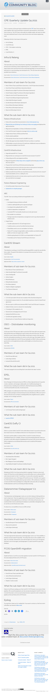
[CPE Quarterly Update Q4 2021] (25, 15)
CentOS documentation (15, 259)
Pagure (11, 399)
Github (11, 446)
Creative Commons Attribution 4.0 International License (24, 690)
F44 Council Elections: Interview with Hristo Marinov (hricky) (41, 657)
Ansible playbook (14, 562)
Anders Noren (42, 691)
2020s (21, 622)
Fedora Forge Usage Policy (24, 655)
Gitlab (11, 345)
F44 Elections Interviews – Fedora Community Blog (40, 656)
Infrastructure (12, 622)
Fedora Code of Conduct (6, 660)
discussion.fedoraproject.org (31, 637)
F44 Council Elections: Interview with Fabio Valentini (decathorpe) (41, 670)
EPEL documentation (15, 401)
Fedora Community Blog (13, 689)
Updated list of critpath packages (14, 188)
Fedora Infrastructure (14, 75)
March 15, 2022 (8, 23)
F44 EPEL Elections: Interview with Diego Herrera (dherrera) (41, 664)
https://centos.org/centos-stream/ (18, 261)
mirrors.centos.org (32, 131)
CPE (32, 28)
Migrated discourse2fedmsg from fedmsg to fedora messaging (21, 124)
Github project (13, 509)
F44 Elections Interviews (41, 675)
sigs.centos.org (40, 160)
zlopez (15, 23)
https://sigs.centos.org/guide (24, 160)
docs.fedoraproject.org (33, 122)
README (12, 348)
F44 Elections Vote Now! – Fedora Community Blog (40, 674)
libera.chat (19, 605)
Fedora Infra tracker (14, 560)
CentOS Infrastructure (23, 75)
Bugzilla (11, 256)
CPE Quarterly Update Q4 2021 (20, 20)
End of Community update (23, 657)
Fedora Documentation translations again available (25, 666)
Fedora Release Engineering (33, 75)
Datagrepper (13, 512)
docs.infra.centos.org (15, 448)
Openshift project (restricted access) (18, 565)
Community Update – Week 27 (24, 659)
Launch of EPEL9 (10, 418)
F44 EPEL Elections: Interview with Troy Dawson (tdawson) (41, 681)
